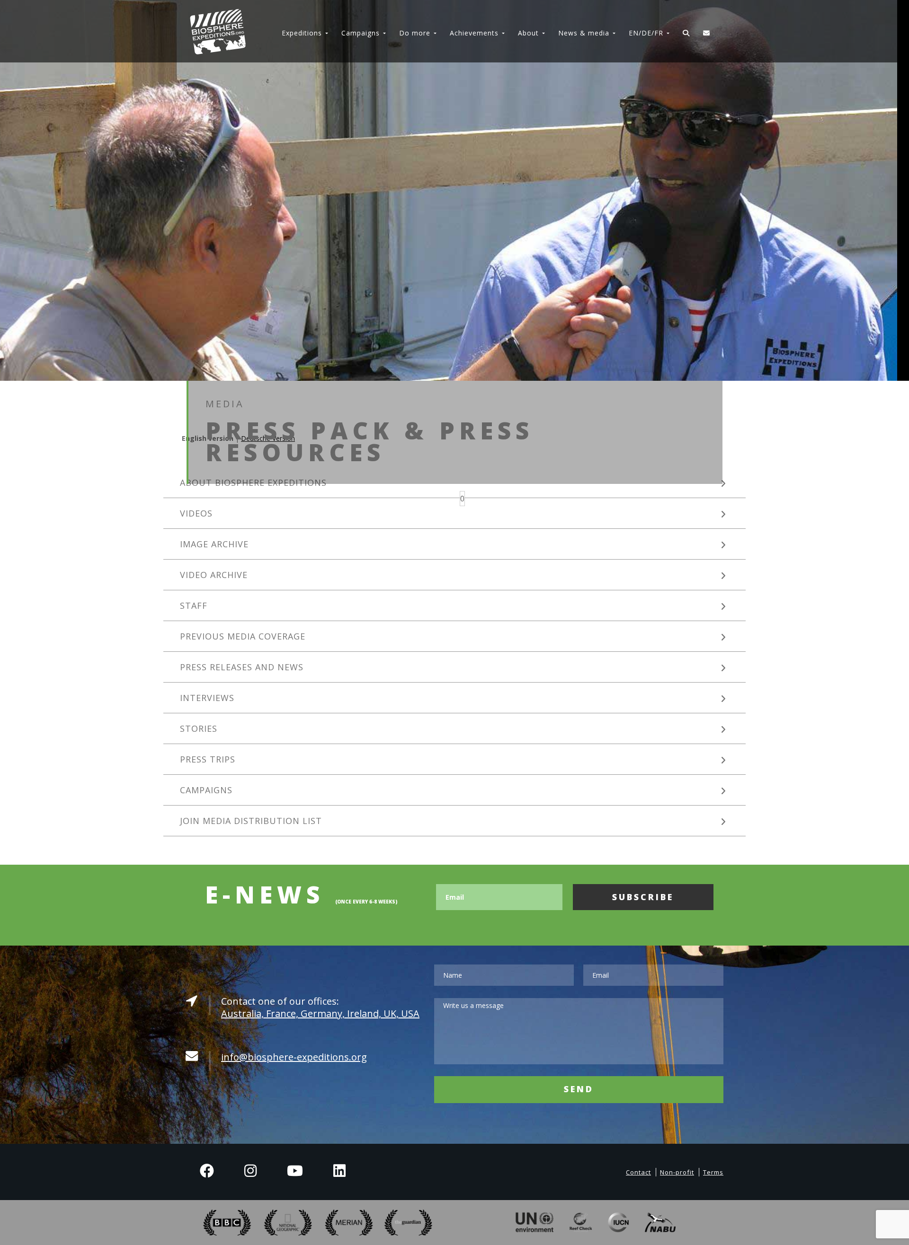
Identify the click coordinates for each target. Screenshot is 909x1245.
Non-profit (677, 1172)
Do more (414, 32)
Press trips (207, 759)
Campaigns (360, 32)
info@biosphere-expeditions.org (294, 1057)
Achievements (474, 32)
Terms (713, 1172)
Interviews (207, 697)
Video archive (214, 574)
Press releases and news (241, 667)
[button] (462, 498)
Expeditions (302, 32)
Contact (638, 1172)
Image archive (214, 544)
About (528, 32)
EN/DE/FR (646, 32)
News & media (583, 32)
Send (579, 1089)
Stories (198, 728)
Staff (193, 605)
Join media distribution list (251, 820)
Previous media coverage (242, 636)
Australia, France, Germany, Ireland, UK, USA (320, 1013)
